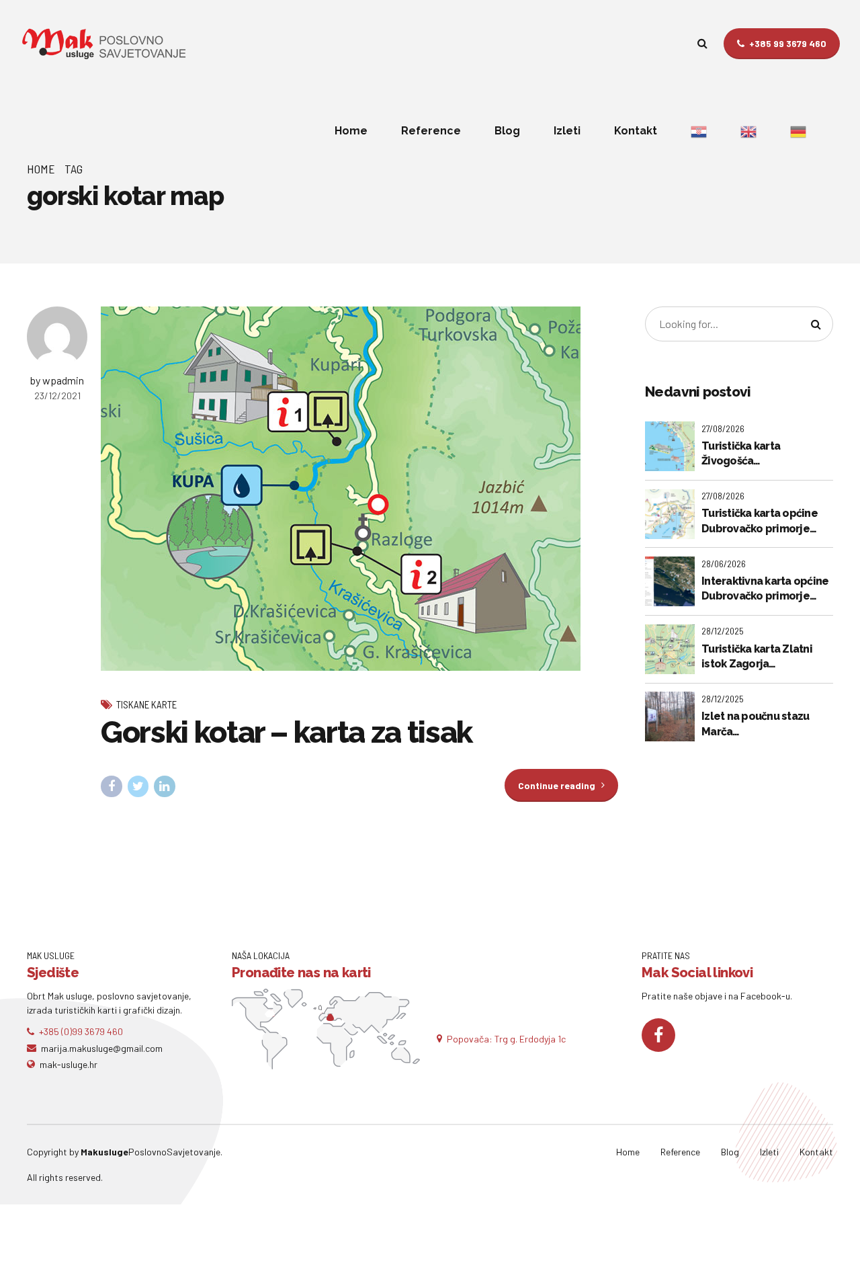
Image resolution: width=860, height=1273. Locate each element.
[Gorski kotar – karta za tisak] (359, 488)
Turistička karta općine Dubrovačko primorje (759, 520)
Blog (507, 130)
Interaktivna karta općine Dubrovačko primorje (764, 588)
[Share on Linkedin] (164, 786)
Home (351, 130)
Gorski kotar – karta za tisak (286, 732)
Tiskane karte (146, 704)
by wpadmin (57, 380)
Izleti (567, 130)
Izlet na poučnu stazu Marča (755, 723)
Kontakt (635, 130)
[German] (798, 131)
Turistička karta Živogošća (740, 453)
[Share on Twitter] (138, 786)
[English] (748, 131)
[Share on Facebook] (111, 786)
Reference (431, 130)
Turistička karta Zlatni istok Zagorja (756, 656)
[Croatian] (699, 131)
